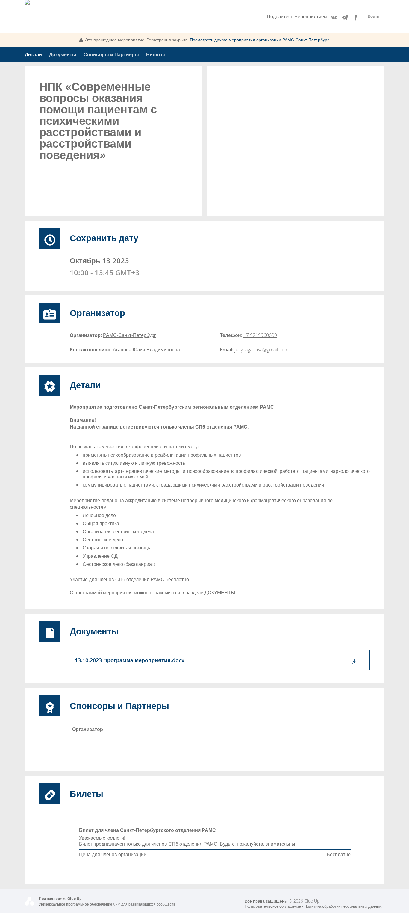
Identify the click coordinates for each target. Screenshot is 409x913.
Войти (373, 16)
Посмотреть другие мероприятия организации (259, 39)
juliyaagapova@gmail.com (261, 349)
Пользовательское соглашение (273, 906)
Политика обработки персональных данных (343, 906)
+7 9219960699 (260, 335)
